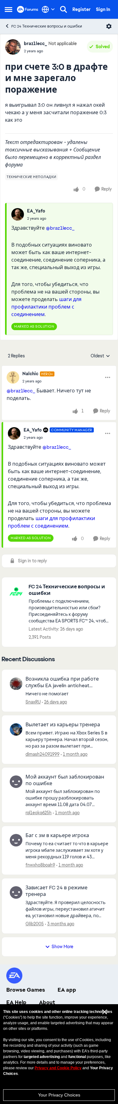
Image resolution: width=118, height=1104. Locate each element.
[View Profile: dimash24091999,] (16, 729)
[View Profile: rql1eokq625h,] (16, 781)
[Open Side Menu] (8, 9)
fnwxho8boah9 (40, 865)
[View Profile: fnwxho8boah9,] (16, 840)
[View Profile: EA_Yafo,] (17, 214)
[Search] (63, 9)
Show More (62, 946)
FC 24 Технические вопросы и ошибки (46, 26)
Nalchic (30, 373)
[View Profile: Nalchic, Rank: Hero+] (13, 377)
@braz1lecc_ (60, 228)
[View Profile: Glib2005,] (16, 892)
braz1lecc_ (35, 43)
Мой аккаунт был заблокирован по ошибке (64, 780)
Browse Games (25, 989)
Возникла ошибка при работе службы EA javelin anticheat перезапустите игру (62, 682)
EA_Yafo (36, 211)
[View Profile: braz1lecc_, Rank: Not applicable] (13, 47)
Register (81, 9)
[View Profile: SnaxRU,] (16, 683)
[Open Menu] (108, 26)
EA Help (16, 1002)
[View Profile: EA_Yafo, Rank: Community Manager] (14, 433)
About (47, 1002)
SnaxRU (33, 702)
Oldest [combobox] (100, 356)
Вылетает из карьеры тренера (62, 725)
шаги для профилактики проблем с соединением (46, 307)
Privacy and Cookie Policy (58, 1068)
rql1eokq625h (38, 812)
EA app (67, 989)
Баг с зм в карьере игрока (57, 835)
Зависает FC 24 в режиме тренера (56, 891)
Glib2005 (34, 924)
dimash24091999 (42, 754)
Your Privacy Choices (59, 1094)
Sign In (103, 9)
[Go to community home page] (27, 9)
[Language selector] (48, 9)
